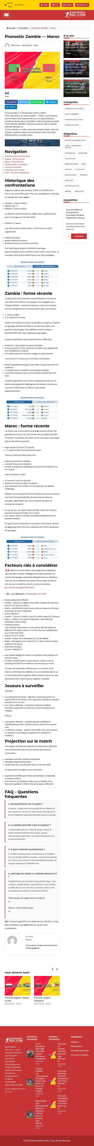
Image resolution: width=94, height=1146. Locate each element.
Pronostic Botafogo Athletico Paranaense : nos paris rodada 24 (63, 1078)
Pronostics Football (74, 109)
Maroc (8, 194)
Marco (29, 940)
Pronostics (23, 28)
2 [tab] (27, 1014)
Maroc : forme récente (14, 162)
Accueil (12, 28)
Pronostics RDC (72, 125)
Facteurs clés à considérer (16, 164)
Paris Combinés (72, 114)
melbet (68, 5)
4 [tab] (34, 1014)
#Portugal (80, 169)
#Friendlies (70, 153)
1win (56, 5)
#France (84, 175)
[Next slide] (57, 969)
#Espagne (83, 153)
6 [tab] (41, 1014)
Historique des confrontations (17, 156)
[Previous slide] (52, 969)
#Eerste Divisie (71, 164)
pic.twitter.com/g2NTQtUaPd (19, 587)
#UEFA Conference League (73, 146)
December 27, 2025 (36, 594)
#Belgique (79, 191)
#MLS (84, 164)
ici (9, 901)
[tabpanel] (18, 991)
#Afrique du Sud (72, 186)
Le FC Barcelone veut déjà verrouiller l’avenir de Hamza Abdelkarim (40, 1051)
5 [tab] (38, 1014)
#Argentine (70, 158)
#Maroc (68, 169)
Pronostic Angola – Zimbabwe (42, 999)
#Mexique (69, 180)
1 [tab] (23, 1014)
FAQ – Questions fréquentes (17, 173)
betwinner (83, 5)
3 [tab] (30, 1014)
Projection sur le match (15, 170)
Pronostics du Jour (74, 119)
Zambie (8, 129)
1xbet (45, 5)
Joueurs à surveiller (13, 167)
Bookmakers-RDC (40, 1140)
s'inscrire (79, 236)
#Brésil (68, 191)
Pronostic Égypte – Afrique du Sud (17, 999)
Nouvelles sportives (80, 1050)
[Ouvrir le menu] (6, 15)
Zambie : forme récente (15, 159)
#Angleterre (70, 175)
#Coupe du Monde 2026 (75, 140)
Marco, (18, 45)
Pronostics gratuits (79, 1055)
